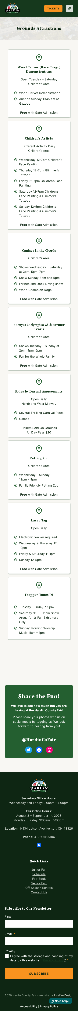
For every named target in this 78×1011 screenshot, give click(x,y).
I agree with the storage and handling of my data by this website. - (41, 958)
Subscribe (39, 974)
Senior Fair (39, 883)
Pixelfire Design (63, 995)
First (8, 916)
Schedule (38, 874)
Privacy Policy (53, 960)
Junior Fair (39, 869)
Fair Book (39, 879)
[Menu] (69, 8)
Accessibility (28, 1006)
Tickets (53, 8)
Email (10, 934)
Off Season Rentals (39, 888)
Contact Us (39, 892)
